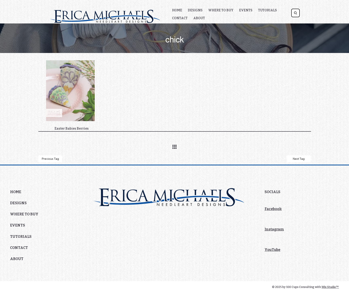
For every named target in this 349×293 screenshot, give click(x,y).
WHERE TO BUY (24, 214)
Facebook (273, 209)
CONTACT (19, 247)
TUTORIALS (21, 236)
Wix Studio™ (330, 287)
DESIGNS (18, 203)
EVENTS (17, 225)
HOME (15, 192)
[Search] (295, 13)
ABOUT (16, 259)
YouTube (272, 250)
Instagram (274, 229)
